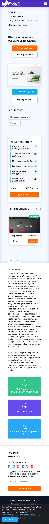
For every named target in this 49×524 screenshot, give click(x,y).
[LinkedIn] (23, 466)
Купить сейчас (24, 194)
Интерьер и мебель (18, 25)
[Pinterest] (32, 466)
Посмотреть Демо (24, 54)
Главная (12, 12)
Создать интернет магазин (21, 20)
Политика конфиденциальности (24, 500)
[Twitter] (14, 466)
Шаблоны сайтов (16, 16)
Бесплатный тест (24, 48)
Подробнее (33, 241)
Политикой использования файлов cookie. (18, 514)
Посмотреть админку (24, 91)
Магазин (14, 123)
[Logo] (9, 3)
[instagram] (27, 466)
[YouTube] (18, 466)
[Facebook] (9, 466)
